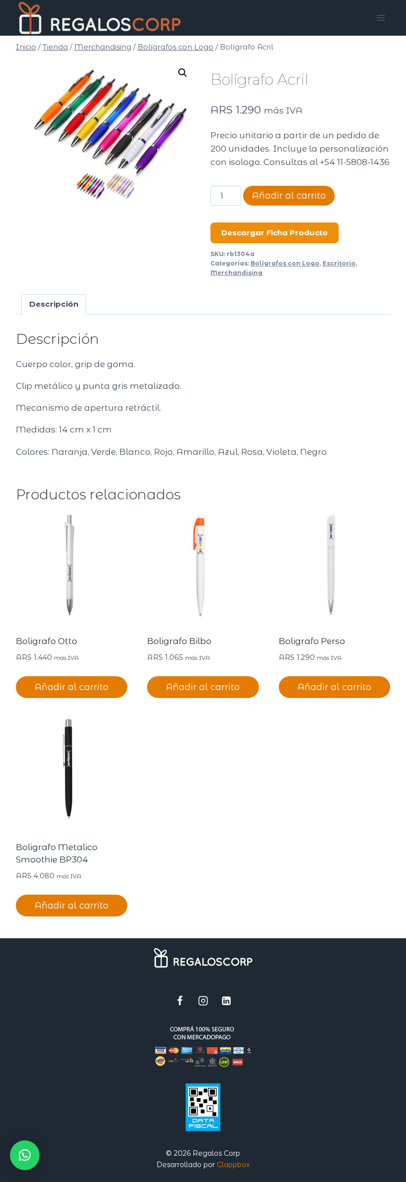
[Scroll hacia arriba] (359, 1170)
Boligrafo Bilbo (179, 641)
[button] (183, 73)
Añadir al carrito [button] (71, 687)
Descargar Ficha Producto (274, 232)
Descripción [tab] (53, 304)
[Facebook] (180, 1000)
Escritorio (338, 263)
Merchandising (236, 272)
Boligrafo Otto (46, 641)
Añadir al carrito (289, 195)
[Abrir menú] (381, 17)
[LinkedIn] (226, 1000)
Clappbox (233, 1164)
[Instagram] (203, 1000)
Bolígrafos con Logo (285, 263)
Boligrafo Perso (312, 641)
